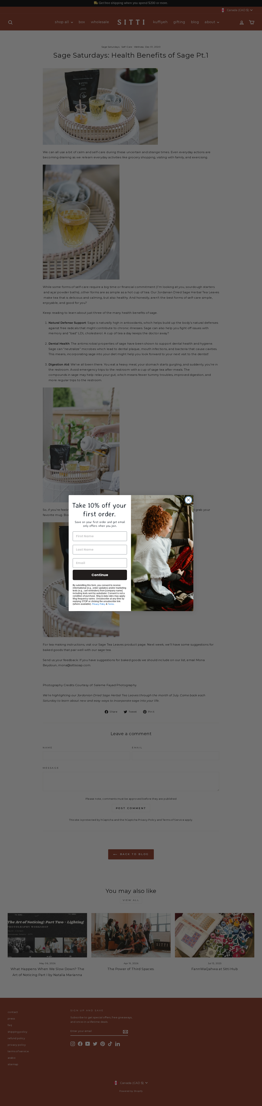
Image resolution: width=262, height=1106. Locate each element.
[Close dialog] (188, 500)
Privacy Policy (98, 604)
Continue (99, 574)
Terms (111, 604)
